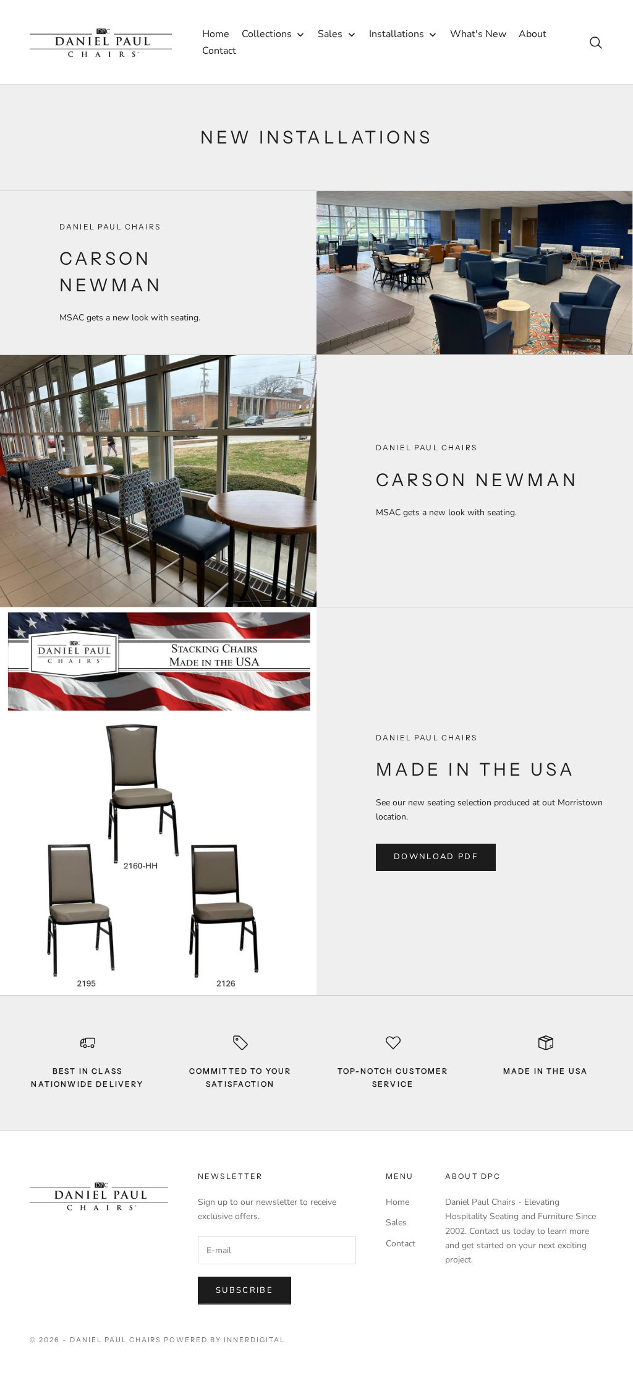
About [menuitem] (532, 34)
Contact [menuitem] (219, 51)
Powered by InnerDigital (224, 1339)
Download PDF (436, 856)
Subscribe (244, 1290)
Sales (396, 1222)
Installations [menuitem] (396, 34)
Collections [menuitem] (267, 34)
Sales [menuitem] (330, 34)
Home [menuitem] (215, 34)
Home (397, 1202)
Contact (400, 1243)
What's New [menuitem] (478, 34)
